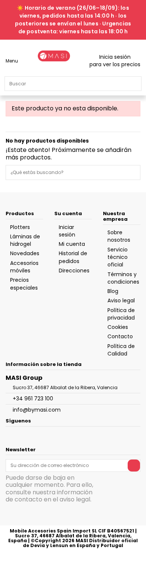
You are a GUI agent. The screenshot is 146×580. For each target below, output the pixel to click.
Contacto (120, 336)
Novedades (24, 253)
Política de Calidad (121, 349)
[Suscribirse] (134, 465)
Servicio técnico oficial (117, 257)
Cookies (117, 327)
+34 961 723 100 (33, 398)
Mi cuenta (72, 244)
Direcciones (74, 270)
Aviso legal (121, 300)
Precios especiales (24, 283)
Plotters (20, 227)
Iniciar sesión (67, 230)
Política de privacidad (121, 313)
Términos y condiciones (123, 278)
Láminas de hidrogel (25, 240)
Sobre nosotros (118, 236)
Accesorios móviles (24, 266)
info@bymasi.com (37, 409)
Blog (112, 291)
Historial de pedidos (73, 257)
